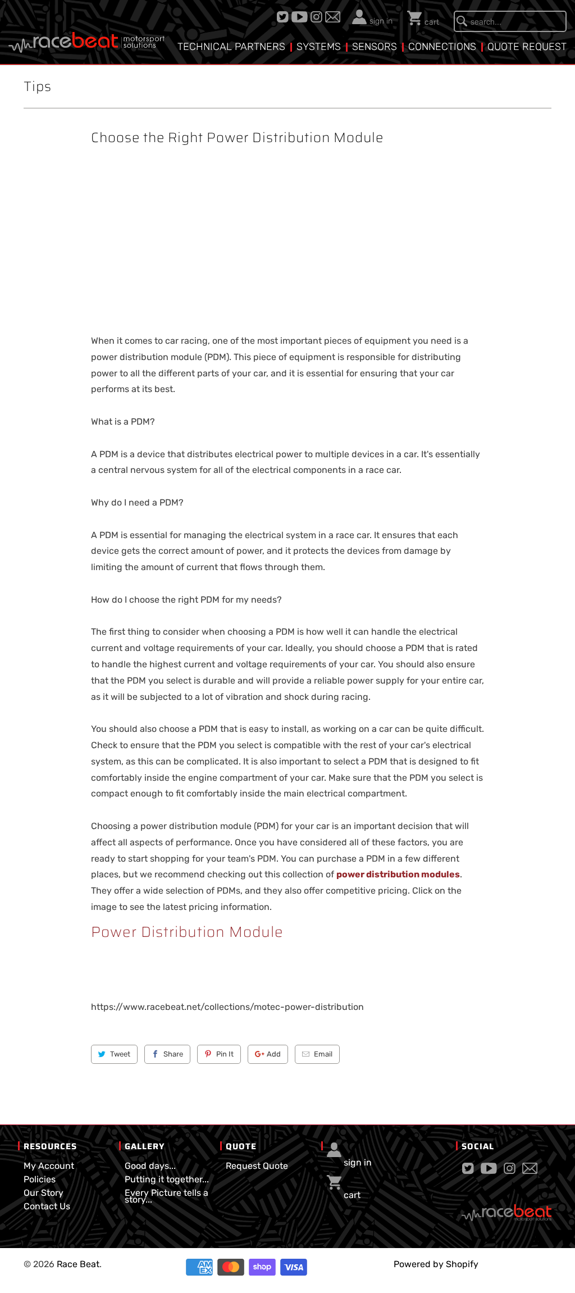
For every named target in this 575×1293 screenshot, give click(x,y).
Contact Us (47, 1206)
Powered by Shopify (436, 1264)
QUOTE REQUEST (527, 46)
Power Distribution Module (187, 931)
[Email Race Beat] (334, 16)
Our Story (43, 1192)
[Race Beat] (86, 31)
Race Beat (78, 1264)
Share (173, 1054)
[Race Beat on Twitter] (284, 16)
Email (323, 1054)
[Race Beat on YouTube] (301, 16)
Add (274, 1054)
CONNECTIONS (442, 46)
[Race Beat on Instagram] (318, 16)
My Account (49, 1165)
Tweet (120, 1054)
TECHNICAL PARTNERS (231, 46)
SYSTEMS (318, 46)
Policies (40, 1179)
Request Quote (257, 1165)
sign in (381, 21)
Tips (38, 86)
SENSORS (374, 46)
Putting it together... (167, 1179)
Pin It (225, 1054)
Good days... (150, 1165)
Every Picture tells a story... (166, 1196)
